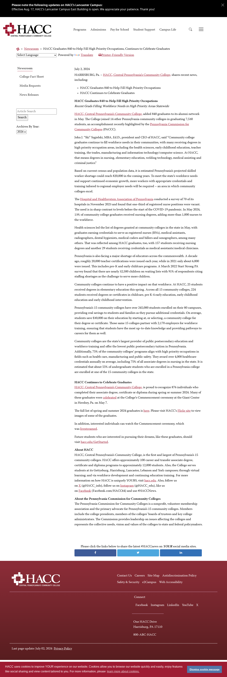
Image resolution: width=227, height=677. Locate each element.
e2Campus (149, 582)
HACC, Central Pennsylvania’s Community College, (137, 75)
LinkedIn (173, 605)
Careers (140, 575)
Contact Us (124, 575)
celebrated (110, 397)
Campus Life (167, 29)
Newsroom (31, 49)
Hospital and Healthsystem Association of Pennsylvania (116, 199)
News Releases (29, 95)
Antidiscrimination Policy (179, 575)
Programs (79, 29)
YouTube (187, 605)
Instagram (127, 486)
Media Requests (30, 86)
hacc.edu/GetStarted (94, 442)
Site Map (153, 575)
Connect (139, 597)
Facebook (85, 491)
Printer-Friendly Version (117, 55)
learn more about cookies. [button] (123, 671)
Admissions (98, 29)
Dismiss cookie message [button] (205, 669)
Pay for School (119, 29)
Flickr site (184, 411)
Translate (87, 55)
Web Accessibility (170, 582)
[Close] (222, 5)
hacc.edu (150, 480)
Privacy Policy (63, 648)
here (146, 411)
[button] (192, 30)
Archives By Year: (27, 126)
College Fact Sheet (32, 76)
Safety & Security (128, 582)
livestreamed (88, 429)
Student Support (144, 29)
